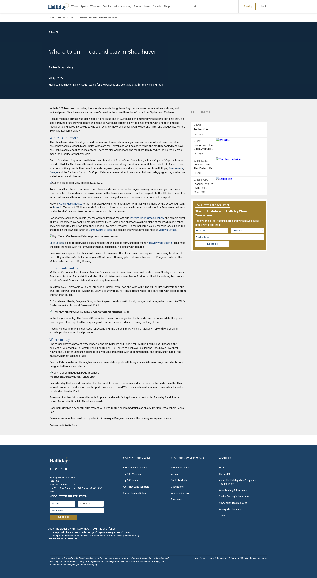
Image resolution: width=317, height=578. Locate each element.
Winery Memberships (230, 509)
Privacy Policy (199, 558)
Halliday (58, 6)
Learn (147, 6)
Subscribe (212, 244)
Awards (157, 6)
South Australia (179, 480)
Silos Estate (57, 242)
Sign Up (248, 6)
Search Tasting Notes (134, 493)
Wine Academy (122, 6)
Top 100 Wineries (132, 474)
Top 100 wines (130, 480)
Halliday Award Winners (135, 467)
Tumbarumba (175, 168)
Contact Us (225, 474)
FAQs (222, 467)
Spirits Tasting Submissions (234, 496)
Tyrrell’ (56, 207)
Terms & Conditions (217, 558)
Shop (167, 6)
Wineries (95, 6)
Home (51, 18)
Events (137, 6)
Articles (107, 6)
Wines (74, 6)
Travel (72, 18)
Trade (222, 515)
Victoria (175, 474)
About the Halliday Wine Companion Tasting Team (237, 482)
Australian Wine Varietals (136, 486)
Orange (54, 172)
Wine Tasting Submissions (233, 490)
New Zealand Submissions (233, 503)
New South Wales (180, 467)
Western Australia (180, 493)
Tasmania (176, 499)
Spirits (84, 6)
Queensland (177, 486)
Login (264, 6)
